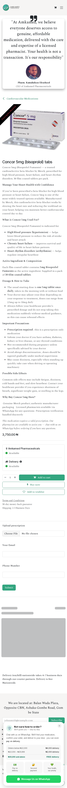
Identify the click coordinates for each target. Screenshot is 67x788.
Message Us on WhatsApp (35, 779)
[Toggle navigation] (61, 7)
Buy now (34, 485)
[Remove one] (5, 477)
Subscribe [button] (56, 720)
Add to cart (43, 477)
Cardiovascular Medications (22, 99)
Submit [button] (9, 587)
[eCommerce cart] (55, 7)
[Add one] (15, 477)
